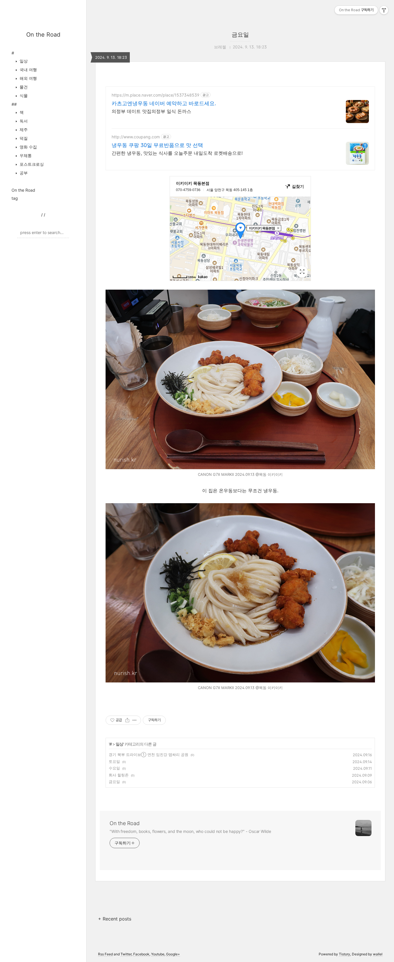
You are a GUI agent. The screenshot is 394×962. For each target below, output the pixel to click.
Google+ (173, 954)
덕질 (23, 138)
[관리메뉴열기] (384, 10)
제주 (23, 129)
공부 (23, 172)
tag (15, 198)
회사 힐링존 (119, 775)
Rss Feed (105, 954)
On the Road (43, 34)
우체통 (25, 155)
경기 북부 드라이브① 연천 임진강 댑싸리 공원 (148, 754)
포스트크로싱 (31, 164)
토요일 (114, 761)
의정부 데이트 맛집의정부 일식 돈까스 (151, 111)
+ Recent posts (114, 919)
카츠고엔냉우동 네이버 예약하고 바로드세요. (164, 103)
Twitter (126, 954)
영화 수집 (27, 146)
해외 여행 (27, 78)
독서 (23, 120)
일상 (23, 61)
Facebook (141, 954)
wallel (377, 954)
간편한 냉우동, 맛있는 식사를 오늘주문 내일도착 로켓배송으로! (177, 153)
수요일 (114, 768)
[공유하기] (127, 720)
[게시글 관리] (134, 720)
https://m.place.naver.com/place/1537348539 (155, 95)
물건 (23, 86)
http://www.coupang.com (136, 136)
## (14, 104)
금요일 (240, 34)
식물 (23, 95)
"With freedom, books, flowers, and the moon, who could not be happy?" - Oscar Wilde (190, 831)
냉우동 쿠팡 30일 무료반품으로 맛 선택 (157, 145)
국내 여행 (27, 69)
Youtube (157, 954)
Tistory (344, 954)
